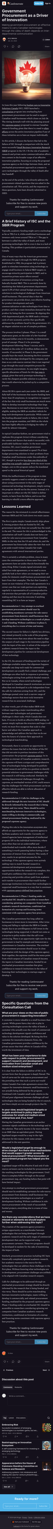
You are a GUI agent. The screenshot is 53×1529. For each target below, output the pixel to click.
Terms (30, 1517)
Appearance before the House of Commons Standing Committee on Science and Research (20, 1466)
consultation (7, 111)
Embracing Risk (10, 1424)
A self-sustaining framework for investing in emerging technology (20, 1449)
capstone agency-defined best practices (24, 890)
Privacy (24, 1517)
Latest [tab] (11, 1418)
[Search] (48, 1417)
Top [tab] (4, 1418)
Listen (47, 40)
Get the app (36, 1522)
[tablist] (12, 1387)
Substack (16, 1526)
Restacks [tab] (18, 1387)
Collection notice (39, 1517)
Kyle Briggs (12, 38)
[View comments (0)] (13, 46)
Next (45, 1370)
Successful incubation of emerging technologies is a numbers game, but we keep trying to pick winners (19, 1429)
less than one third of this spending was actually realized (24, 462)
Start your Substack (22, 1522)
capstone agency (12, 125)
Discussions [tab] (21, 1418)
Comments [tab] (7, 1387)
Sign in (48, 3)
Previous (9, 1370)
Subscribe (39, 3)
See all (7, 1486)
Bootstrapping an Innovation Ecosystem (17, 1444)
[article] (26, 1430)
